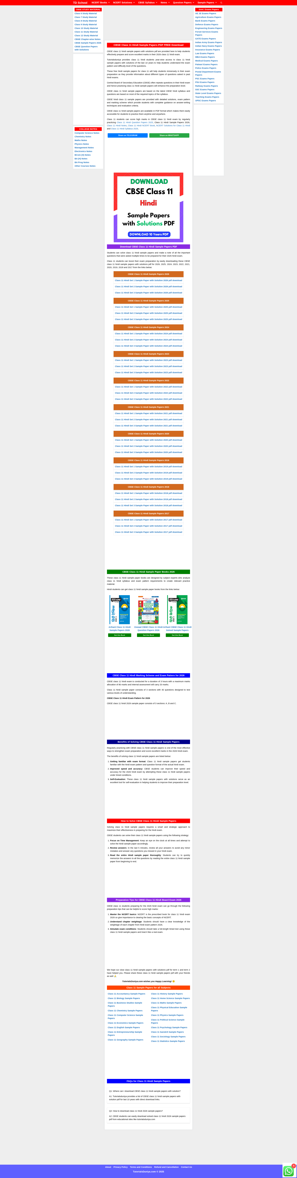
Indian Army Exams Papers (208, 42)
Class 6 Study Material (86, 13)
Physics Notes (82, 144)
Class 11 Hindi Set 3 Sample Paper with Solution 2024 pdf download (148, 346)
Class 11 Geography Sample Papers (125, 1040)
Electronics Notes (83, 151)
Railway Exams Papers (206, 86)
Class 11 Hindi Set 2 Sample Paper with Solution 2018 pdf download (148, 499)
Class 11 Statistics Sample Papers (168, 1041)
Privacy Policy (120, 1167)
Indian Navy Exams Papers (208, 46)
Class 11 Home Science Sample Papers (170, 998)
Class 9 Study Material (86, 24)
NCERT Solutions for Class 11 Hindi (173, 125)
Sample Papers (206, 2)
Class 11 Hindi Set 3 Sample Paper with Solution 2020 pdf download (148, 452)
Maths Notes (81, 140)
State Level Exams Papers (208, 93)
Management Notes (84, 147)
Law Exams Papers (204, 53)
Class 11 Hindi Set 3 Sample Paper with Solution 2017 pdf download (148, 532)
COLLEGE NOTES (88, 129)
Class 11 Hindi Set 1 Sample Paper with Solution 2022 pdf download (148, 387)
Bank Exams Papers (205, 21)
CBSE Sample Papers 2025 (88, 43)
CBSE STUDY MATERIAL (88, 9)
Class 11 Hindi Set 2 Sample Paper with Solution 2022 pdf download (148, 393)
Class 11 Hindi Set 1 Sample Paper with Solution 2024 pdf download (148, 333)
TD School (80, 2)
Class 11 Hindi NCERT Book (141, 125)
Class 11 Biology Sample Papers (124, 998)
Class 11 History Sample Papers (167, 994)
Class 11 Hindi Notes (117, 125)
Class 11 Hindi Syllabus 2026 (124, 129)
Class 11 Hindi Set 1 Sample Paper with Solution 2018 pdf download (148, 493)
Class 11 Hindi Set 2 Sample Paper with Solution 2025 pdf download (148, 313)
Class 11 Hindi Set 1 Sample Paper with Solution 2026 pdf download (148, 280)
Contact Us (186, 1167)
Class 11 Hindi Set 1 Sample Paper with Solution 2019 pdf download (148, 466)
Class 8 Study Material (86, 21)
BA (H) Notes (81, 159)
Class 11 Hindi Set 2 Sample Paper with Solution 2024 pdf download (148, 340)
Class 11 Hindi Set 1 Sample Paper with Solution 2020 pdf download (148, 440)
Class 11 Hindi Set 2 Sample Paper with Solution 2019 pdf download (148, 473)
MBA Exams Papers (205, 57)
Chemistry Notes (83, 136)
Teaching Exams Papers (207, 97)
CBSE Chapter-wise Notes (87, 39)
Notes (164, 2)
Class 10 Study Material (86, 28)
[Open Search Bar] (221, 2)
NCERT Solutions (122, 2)
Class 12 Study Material (86, 35)
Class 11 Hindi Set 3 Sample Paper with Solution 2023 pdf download (148, 372)
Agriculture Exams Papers (208, 17)
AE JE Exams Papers (205, 13)
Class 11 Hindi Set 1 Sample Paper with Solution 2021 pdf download (148, 413)
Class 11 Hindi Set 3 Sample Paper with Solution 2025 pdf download (148, 319)
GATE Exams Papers (205, 39)
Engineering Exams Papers (208, 28)
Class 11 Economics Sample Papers (125, 1023)
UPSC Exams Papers (205, 100)
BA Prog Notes (82, 162)
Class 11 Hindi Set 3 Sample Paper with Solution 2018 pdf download (148, 505)
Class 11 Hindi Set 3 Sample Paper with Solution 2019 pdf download (148, 479)
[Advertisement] (148, 23)
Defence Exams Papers (206, 24)
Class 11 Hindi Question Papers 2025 (135, 122)
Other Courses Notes (85, 166)
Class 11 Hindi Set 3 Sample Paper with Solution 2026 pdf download (148, 293)
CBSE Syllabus (146, 2)
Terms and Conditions (141, 1167)
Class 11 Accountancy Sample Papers (126, 994)
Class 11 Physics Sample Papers (167, 1015)
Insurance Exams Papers (207, 50)
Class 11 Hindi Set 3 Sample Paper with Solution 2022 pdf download (148, 399)
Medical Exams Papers (206, 61)
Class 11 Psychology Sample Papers (169, 1027)
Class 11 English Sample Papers (124, 1027)
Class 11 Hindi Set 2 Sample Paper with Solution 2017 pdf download (148, 526)
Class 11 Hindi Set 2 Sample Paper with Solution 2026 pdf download (148, 286)
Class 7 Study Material (86, 17)
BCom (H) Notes (83, 155)
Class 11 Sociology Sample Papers (168, 1036)
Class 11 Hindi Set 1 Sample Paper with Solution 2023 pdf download (148, 360)
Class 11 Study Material (86, 32)
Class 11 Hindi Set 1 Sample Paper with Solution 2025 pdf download (148, 307)
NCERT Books (99, 2)
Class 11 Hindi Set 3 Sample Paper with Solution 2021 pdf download (148, 426)
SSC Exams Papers (204, 89)
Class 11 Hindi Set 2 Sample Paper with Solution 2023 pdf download (148, 366)
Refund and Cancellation (166, 1167)
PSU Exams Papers (204, 82)
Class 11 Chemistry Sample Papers (125, 1010)
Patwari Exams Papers (206, 64)
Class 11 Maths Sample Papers (166, 1003)
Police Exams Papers (205, 68)
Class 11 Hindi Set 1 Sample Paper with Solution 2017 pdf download (148, 520)
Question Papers (182, 2)
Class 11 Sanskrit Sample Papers (167, 1032)
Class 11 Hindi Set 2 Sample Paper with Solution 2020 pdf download (148, 446)
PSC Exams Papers (204, 78)
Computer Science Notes (87, 133)
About (108, 1167)
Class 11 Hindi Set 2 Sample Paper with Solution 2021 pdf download (148, 419)
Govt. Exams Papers (209, 9)
